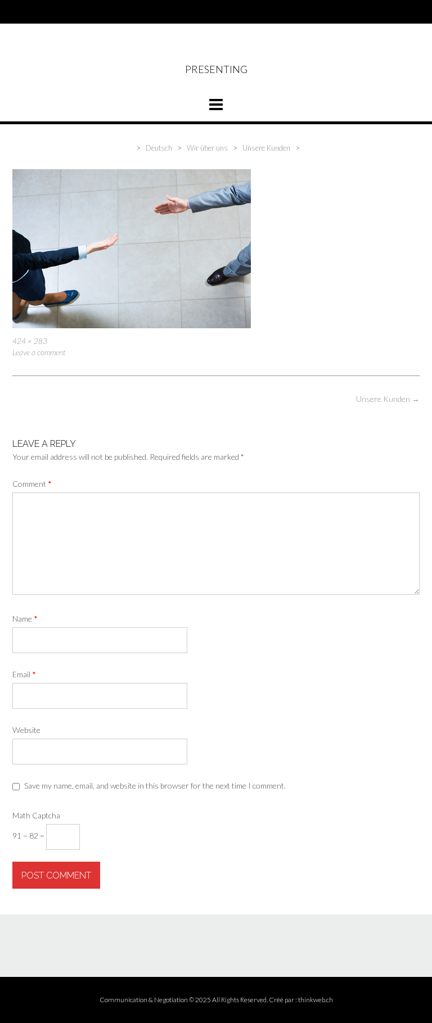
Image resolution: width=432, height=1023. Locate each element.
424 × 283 (29, 341)
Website (26, 730)
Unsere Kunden (388, 399)
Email (24, 674)
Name (25, 618)
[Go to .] (132, 147)
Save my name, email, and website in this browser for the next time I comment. (155, 785)
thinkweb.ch (315, 999)
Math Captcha (36, 815)
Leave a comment (38, 352)
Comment (32, 483)
